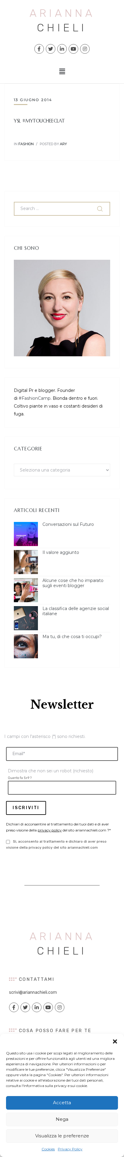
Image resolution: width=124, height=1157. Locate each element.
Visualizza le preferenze (62, 1136)
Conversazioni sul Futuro (68, 524)
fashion (26, 144)
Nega (62, 1119)
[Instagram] (85, 49)
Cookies (48, 1149)
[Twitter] (50, 49)
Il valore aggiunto (60, 552)
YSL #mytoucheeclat (39, 121)
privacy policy (50, 830)
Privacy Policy (70, 1149)
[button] (115, 1041)
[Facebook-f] (39, 49)
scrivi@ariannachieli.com (33, 992)
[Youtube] (73, 49)
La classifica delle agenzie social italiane (75, 611)
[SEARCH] (100, 209)
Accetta (62, 1102)
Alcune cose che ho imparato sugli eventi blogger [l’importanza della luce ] (73, 583)
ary (63, 144)
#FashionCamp (35, 398)
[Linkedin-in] (62, 49)
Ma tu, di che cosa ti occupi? (72, 636)
